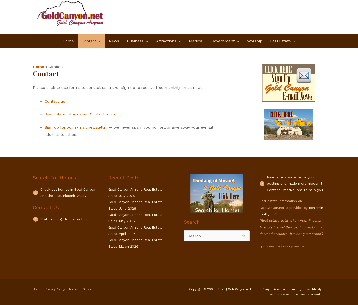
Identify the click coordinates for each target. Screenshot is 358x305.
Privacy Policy (55, 289)
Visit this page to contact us (63, 219)
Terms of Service (81, 289)
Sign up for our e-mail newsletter (76, 127)
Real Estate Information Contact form (80, 114)
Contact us (55, 101)
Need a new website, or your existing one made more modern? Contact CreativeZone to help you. (295, 183)
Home (37, 289)
